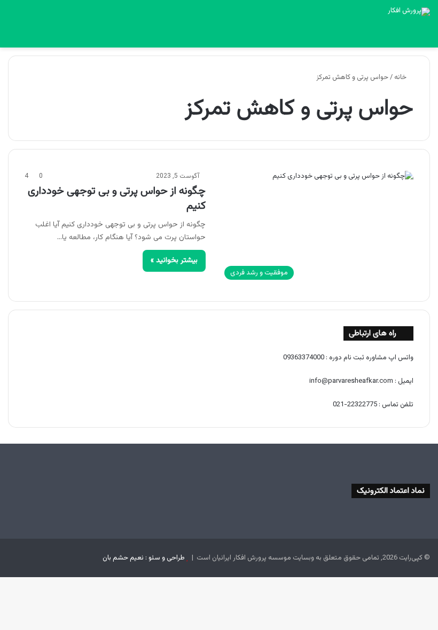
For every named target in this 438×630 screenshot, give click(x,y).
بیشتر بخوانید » (174, 260)
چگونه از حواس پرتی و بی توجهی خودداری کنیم (117, 199)
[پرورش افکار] (409, 11)
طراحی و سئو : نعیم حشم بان (144, 558)
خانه (401, 77)
